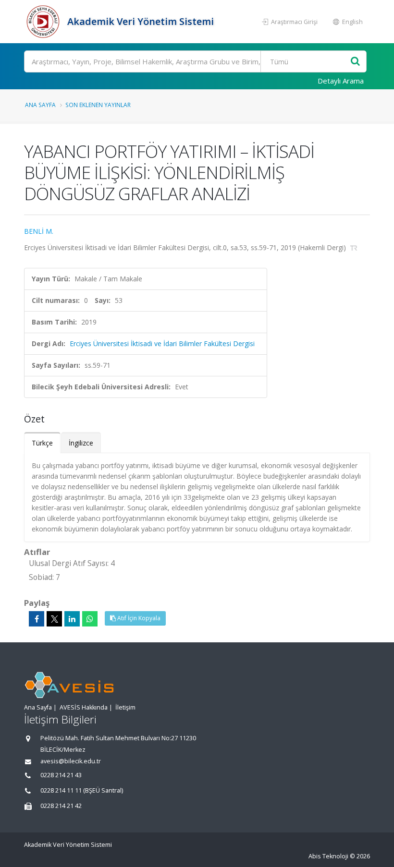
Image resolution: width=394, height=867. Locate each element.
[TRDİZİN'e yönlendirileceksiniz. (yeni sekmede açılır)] (353, 247)
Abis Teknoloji (328, 856)
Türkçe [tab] (42, 442)
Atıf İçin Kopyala (138, 618)
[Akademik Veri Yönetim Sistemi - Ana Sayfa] (44, 21)
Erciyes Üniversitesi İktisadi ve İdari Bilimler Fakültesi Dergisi (162, 343)
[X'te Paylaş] (54, 618)
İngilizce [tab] (81, 442)
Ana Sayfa (40, 104)
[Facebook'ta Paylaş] (36, 618)
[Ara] (355, 61)
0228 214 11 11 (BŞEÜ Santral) (81, 790)
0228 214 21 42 (61, 806)
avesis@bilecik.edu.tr (70, 761)
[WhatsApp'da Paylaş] (90, 618)
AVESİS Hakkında (84, 707)
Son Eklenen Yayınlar (98, 104)
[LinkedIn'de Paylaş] (72, 618)
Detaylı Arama (341, 80)
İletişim (125, 707)
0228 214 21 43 (61, 775)
